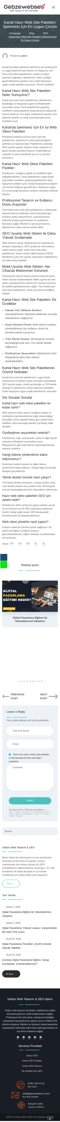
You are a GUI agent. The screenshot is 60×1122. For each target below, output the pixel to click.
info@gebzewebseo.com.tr (36, 1093)
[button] (18, 681)
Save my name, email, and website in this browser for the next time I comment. (29, 758)
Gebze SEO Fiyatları (32, 1060)
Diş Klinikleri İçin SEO (32, 1071)
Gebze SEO (32, 1055)
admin (24, 56)
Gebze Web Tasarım (32, 1066)
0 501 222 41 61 (36, 1083)
